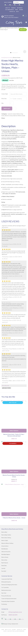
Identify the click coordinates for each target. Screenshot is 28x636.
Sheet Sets (4, 565)
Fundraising (4, 604)
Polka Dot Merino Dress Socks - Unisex (14, 518)
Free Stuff (3, 571)
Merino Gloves (4, 557)
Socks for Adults (8, 57)
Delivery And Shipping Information (9, 584)
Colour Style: (4, 94)
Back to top (8, 629)
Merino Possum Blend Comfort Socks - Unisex (14, 476)
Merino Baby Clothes (6, 535)
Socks (2, 57)
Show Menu (2, 23)
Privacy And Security (6, 595)
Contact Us (12, 11)
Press (16, 9)
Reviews (21, 9)
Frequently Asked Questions (8, 601)
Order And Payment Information (8, 598)
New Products (4, 562)
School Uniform (4, 546)
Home (2, 629)
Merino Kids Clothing (6, 537)
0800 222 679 (13, 615)
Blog (17, 11)
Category (4, 114)
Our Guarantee (5, 587)
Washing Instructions (6, 590)
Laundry (3, 568)
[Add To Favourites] (14, 108)
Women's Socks (16, 57)
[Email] (9, 118)
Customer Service (9, 9)
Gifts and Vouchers (5, 551)
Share (3, 118)
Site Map (14, 629)
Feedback (13, 7)
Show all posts (5, 385)
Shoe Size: (4, 98)
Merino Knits (4, 560)
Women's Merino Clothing (7, 543)
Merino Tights (4, 540)
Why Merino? (20, 7)
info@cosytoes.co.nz (15, 612)
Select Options (14, 430)
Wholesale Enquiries (6, 582)
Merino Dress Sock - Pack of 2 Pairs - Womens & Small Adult (14, 435)
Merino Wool (4, 532)
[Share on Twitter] (7, 118)
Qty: (2, 103)
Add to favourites (24, 402)
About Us (7, 7)
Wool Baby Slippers (5, 554)
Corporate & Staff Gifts (6, 579)
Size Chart (3, 593)
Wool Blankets (4, 548)
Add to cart (7, 108)
